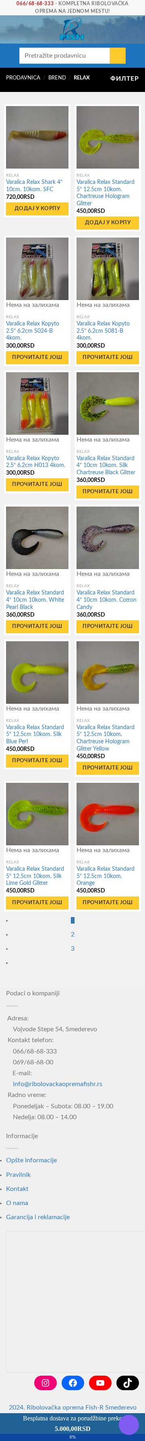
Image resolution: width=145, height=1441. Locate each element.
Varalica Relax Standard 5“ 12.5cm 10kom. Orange (106, 876)
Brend (57, 77)
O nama (17, 1203)
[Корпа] (135, 29)
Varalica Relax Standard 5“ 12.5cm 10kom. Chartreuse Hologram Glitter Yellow (106, 738)
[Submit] (118, 56)
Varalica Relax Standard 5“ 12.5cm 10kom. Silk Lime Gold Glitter (35, 876)
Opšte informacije (31, 1160)
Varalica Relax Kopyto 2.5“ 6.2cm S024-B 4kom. (32, 331)
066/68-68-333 (35, 3)
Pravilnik (18, 1175)
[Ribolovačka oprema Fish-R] (72, 29)
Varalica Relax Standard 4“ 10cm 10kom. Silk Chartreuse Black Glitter (106, 465)
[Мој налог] (121, 29)
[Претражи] (23, 30)
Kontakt (17, 1189)
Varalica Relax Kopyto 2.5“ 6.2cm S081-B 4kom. (103, 331)
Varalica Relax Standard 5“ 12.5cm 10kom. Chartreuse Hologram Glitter (106, 192)
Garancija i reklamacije (38, 1217)
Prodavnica (23, 77)
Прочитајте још (37, 357)
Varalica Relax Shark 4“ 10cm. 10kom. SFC (34, 185)
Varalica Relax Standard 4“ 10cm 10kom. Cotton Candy (107, 600)
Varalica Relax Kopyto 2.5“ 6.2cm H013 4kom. (35, 462)
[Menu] (10, 30)
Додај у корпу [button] (37, 208)
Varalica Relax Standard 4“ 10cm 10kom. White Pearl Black (35, 600)
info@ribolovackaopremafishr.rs (57, 1084)
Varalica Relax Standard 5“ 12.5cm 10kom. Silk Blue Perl (35, 734)
